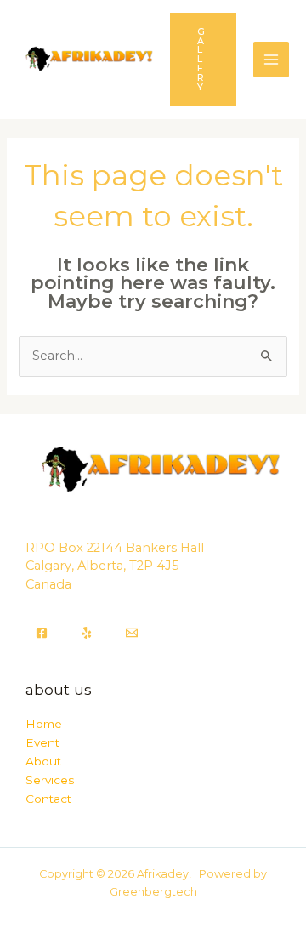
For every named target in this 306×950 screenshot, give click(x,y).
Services (50, 780)
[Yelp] (87, 633)
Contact (48, 798)
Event (43, 742)
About (43, 761)
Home (44, 724)
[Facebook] (42, 633)
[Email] (132, 633)
